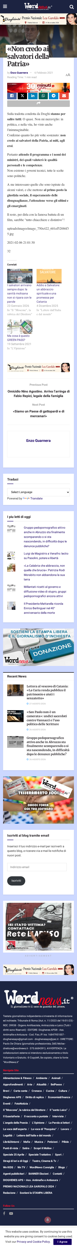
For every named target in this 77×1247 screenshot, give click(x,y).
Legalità (7, 1135)
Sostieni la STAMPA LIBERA (36, 1193)
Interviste (58, 1116)
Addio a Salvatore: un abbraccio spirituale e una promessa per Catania (48, 293)
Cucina (50, 1091)
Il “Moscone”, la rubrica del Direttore (24, 1110)
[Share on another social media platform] (38, 103)
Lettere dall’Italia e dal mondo (34, 1135)
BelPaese (56, 1084)
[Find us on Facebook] (4, 1213)
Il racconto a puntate (36, 1116)
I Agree (62, 1242)
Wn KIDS (8, 1167)
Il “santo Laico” (58, 1110)
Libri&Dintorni (11, 1142)
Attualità (41, 1084)
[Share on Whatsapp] (43, 96)
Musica (38, 1142)
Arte (29, 1084)
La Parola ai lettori (59, 1123)
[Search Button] (71, 7)
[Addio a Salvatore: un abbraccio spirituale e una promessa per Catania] (49, 276)
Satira (25, 1148)
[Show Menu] (5, 6)
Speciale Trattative (40, 1155)
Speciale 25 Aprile (13, 1155)
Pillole (65, 1142)
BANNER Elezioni (38, 1174)
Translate (36, 498)
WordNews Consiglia (42, 1167)
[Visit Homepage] (38, 7)
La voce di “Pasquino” (43, 1129)
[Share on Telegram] (53, 96)
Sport (58, 1155)
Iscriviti (16, 881)
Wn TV (21, 1167)
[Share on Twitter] (22, 96)
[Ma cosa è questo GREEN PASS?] (19, 327)
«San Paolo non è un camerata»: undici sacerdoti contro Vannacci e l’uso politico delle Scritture (47, 718)
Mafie (26, 1142)
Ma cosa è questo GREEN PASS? (18, 338)
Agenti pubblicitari (13, 1174)
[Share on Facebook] (12, 96)
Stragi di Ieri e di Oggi (15, 1161)
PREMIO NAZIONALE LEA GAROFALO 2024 (28, 1186)
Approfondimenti (13, 1084)
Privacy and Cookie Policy (33, 1242)
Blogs (61, 1167)
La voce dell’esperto (15, 1129)
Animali (56, 1078)
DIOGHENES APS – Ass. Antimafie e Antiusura (30, 1180)
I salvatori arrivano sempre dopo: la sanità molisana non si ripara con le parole (19, 293)
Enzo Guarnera (19, 73)
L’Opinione (38, 1123)
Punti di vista (10, 1148)
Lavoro (65, 1129)
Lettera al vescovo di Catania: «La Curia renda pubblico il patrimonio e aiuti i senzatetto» (47, 692)
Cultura (63, 1091)
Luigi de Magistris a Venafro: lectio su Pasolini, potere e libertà (46, 555)
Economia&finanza (59, 1097)
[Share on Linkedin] (33, 96)
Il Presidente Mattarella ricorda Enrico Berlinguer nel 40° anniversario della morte (43, 608)
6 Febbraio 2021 (43, 73)
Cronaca (37, 1091)
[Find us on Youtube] (11, 1213)
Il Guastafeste (11, 1116)
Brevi (6, 1091)
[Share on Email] (64, 96)
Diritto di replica (34, 1097)
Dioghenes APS (12, 1097)
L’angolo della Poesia (15, 1123)
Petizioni (52, 1142)
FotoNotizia (21, 1104)
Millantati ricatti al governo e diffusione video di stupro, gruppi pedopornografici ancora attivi (45, 591)
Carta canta (20, 1091)
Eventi (6, 1104)
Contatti (57, 1174)
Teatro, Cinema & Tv (44, 1161)
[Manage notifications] (47, 1220)
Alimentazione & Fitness (17, 1078)
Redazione (9, 1193)
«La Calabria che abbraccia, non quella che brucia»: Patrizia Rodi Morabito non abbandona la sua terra (44, 573)
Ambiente (41, 1078)
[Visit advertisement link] (38, 19)
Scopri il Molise (43, 1148)
